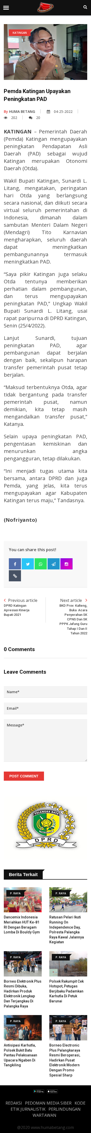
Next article (73, 616)
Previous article (20, 607)
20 (38, 117)
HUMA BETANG (19, 111)
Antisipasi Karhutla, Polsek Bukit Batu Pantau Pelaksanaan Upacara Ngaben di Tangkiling (20, 1055)
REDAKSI (14, 1103)
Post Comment (23, 776)
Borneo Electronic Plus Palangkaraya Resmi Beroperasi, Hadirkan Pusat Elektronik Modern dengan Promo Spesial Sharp (64, 1060)
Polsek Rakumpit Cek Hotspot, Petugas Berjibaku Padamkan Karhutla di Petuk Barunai (66, 991)
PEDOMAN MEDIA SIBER (48, 1103)
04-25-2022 (63, 111)
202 (14, 117)
